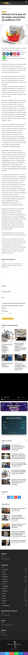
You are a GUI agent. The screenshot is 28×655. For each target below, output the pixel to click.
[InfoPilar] (6, 3)
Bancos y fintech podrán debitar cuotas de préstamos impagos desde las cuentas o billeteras (20, 347)
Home (4, 8)
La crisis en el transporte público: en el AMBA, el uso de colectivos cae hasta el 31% (20, 366)
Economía (9, 8)
